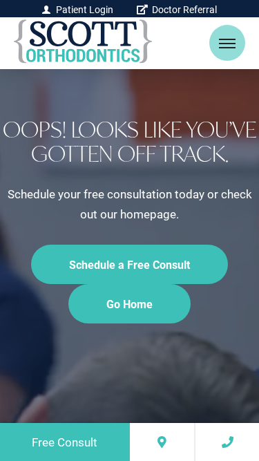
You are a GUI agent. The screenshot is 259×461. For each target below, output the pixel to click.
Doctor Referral (183, 9)
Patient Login (84, 9)
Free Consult (64, 442)
